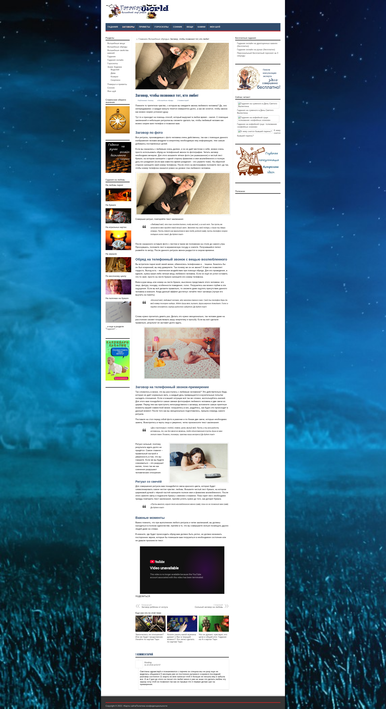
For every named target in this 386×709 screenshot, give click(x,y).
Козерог (114, 76)
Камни (201, 27)
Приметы (144, 27)
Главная (142, 39)
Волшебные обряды (158, 39)
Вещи (190, 27)
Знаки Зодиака (114, 67)
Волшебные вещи (116, 43)
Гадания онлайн (115, 60)
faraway (150, 100)
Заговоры (128, 27)
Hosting (148, 662)
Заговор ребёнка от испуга (154, 606)
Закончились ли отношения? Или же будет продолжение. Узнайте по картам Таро (149, 636)
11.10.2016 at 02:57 (152, 665)
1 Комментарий (183, 100)
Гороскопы (162, 27)
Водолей (115, 69)
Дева (113, 73)
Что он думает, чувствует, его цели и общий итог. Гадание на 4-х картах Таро (213, 636)
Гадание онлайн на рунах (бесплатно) (256, 49)
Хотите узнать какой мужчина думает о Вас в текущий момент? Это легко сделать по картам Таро (181, 638)
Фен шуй (215, 27)
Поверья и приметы (117, 84)
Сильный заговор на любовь (209, 606)
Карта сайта (130, 706)
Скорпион (115, 80)
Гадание (111, 56)
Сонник (177, 27)
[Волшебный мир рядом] (137, 18)
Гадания (113, 27)
